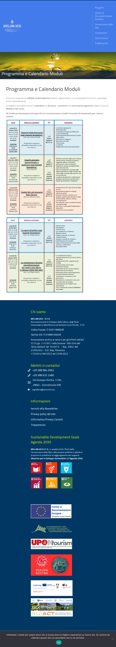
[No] (112, 639)
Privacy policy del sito (43, 414)
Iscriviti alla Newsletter (44, 408)
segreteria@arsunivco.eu (43, 389)
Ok (58, 642)
